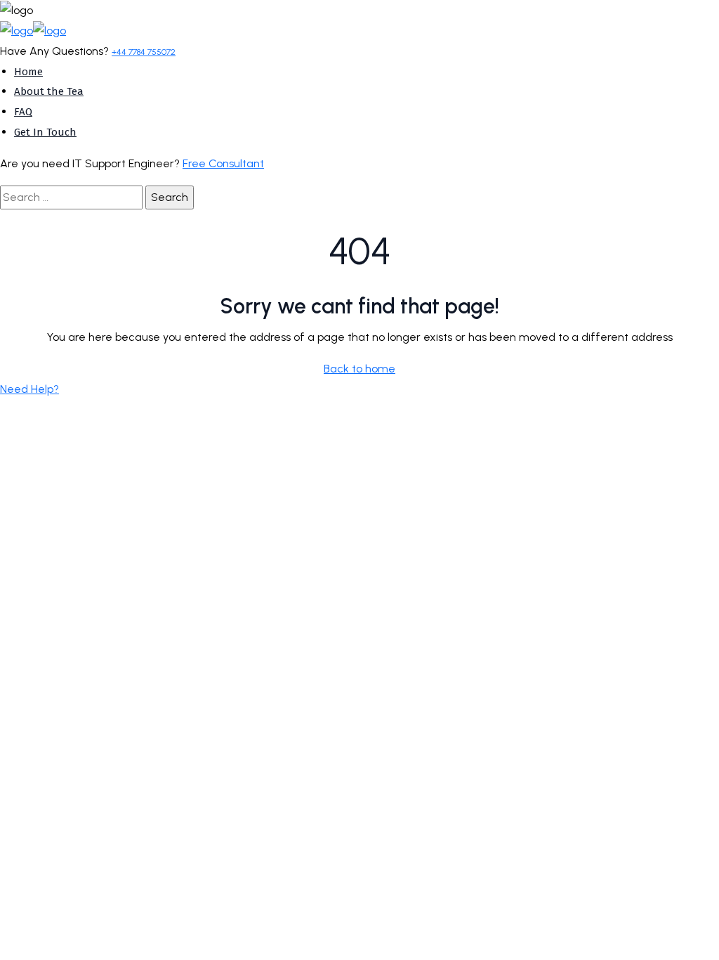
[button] (29, 389)
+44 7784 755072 (144, 52)
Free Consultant (223, 163)
